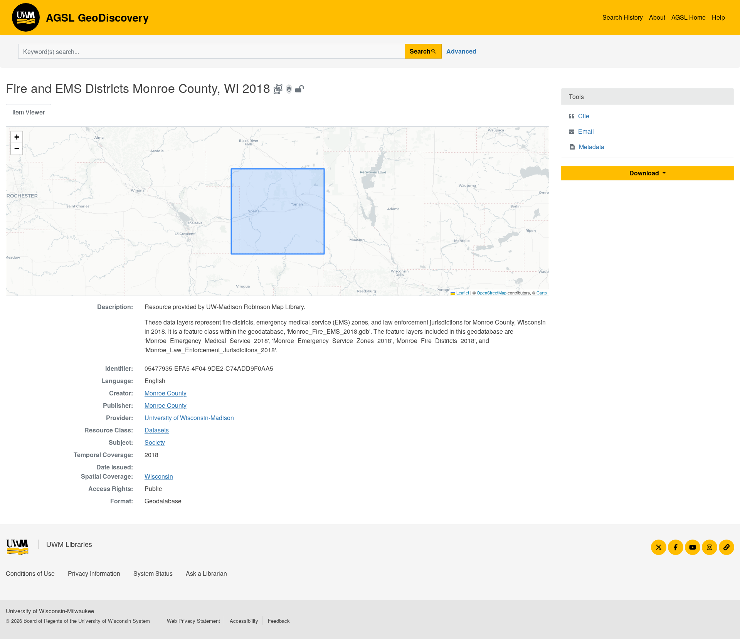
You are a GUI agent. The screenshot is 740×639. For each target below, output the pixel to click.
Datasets (157, 429)
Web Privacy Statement (193, 620)
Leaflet (462, 292)
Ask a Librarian (206, 573)
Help (718, 17)
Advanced (461, 51)
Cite (583, 115)
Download (645, 172)
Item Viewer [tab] (28, 112)
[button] (16, 137)
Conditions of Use (30, 573)
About (657, 17)
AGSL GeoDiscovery (26, 20)
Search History (622, 17)
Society (155, 442)
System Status (153, 573)
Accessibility (244, 620)
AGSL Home (688, 17)
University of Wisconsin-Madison (189, 417)
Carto (541, 292)
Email (586, 131)
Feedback (279, 620)
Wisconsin (159, 476)
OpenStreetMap (491, 292)
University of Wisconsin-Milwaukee (50, 611)
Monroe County (166, 392)
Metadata (591, 146)
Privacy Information (94, 573)
